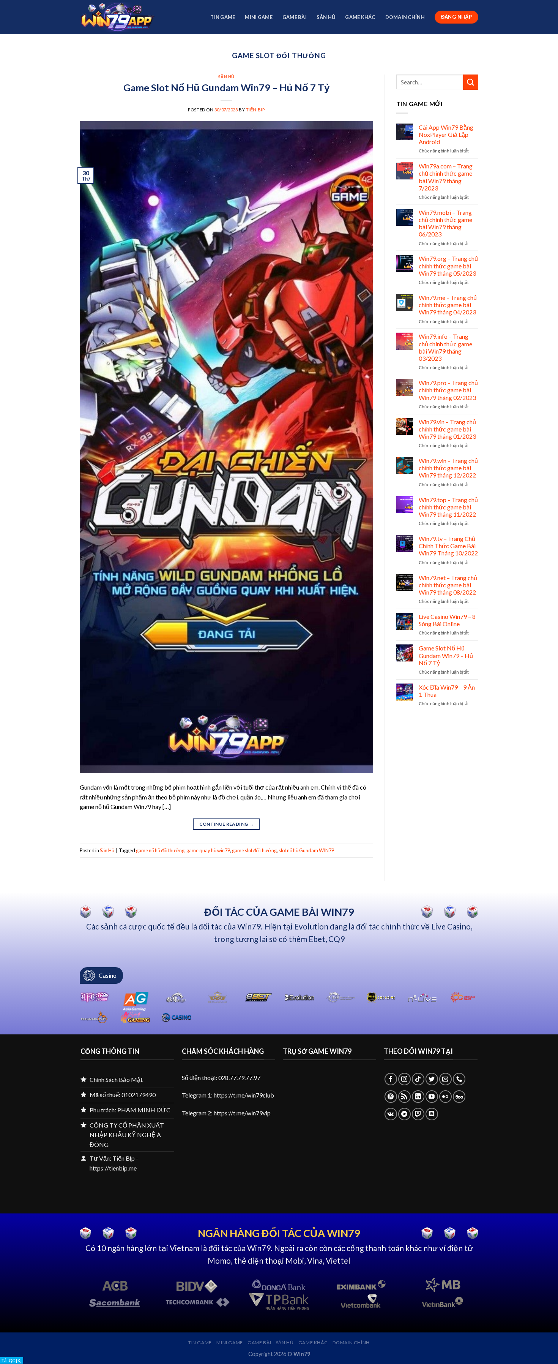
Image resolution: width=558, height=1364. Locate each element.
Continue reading (226, 824)
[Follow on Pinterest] (391, 1096)
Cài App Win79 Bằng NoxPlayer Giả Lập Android (446, 134)
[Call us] (459, 1079)
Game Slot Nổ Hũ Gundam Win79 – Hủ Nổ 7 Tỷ (226, 87)
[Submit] (470, 82)
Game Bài (294, 17)
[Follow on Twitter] (432, 1079)
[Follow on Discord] (432, 1114)
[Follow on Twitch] (418, 1114)
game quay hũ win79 (208, 850)
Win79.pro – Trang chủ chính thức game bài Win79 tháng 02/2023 (448, 390)
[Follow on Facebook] (391, 1079)
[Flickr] (445, 1096)
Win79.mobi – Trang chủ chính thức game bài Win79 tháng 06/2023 (445, 223)
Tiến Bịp (255, 109)
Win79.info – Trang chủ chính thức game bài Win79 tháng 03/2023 (445, 347)
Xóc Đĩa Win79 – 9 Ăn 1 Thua (447, 691)
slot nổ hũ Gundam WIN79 (306, 850)
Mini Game (258, 17)
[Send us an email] (445, 1079)
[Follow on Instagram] (404, 1079)
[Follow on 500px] (459, 1096)
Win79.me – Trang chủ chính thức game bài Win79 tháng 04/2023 (448, 305)
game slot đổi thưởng (254, 850)
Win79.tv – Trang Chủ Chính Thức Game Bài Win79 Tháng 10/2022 (448, 546)
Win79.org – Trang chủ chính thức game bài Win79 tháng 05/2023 (448, 265)
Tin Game (222, 17)
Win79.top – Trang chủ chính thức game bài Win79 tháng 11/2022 (448, 507)
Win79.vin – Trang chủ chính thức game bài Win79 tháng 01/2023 (447, 429)
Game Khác (360, 17)
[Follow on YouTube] (432, 1096)
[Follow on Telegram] (404, 1114)
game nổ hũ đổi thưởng (160, 850)
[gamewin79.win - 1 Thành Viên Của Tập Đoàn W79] (118, 17)
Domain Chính (405, 17)
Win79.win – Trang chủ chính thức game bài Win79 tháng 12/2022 (448, 468)
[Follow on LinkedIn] (418, 1096)
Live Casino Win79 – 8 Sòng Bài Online (447, 620)
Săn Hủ (326, 17)
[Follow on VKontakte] (391, 1114)
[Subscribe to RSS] (404, 1096)
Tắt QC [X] (12, 1360)
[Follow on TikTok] (418, 1079)
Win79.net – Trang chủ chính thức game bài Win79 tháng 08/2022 (448, 585)
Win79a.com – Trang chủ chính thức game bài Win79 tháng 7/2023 (446, 177)
